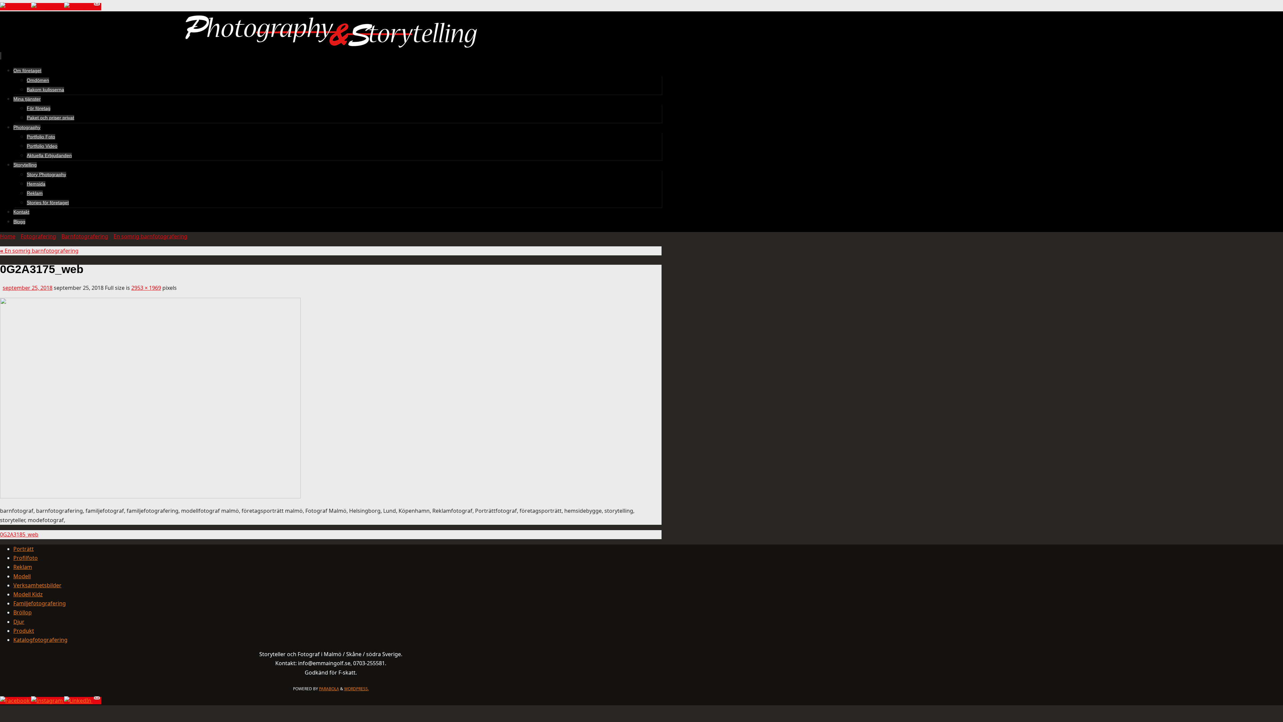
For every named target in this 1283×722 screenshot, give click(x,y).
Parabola (329, 689)
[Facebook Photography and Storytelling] (15, 6)
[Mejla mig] (97, 6)
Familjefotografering (39, 603)
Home (7, 236)
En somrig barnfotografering (150, 236)
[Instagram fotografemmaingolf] (47, 6)
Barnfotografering (84, 236)
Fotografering (38, 236)
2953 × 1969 (146, 287)
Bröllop (22, 612)
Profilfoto (25, 558)
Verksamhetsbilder (37, 585)
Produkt (23, 630)
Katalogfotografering (40, 639)
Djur (18, 621)
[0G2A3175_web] (150, 496)
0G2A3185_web (19, 534)
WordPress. (356, 689)
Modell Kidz (28, 594)
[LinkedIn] (78, 6)
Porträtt (23, 549)
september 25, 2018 (27, 287)
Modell (22, 576)
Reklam (22, 567)
